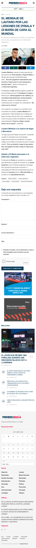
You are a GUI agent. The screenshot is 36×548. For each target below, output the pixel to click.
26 (13, 457)
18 (8, 453)
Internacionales (6, 490)
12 (13, 449)
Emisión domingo (7, 478)
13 (18, 449)
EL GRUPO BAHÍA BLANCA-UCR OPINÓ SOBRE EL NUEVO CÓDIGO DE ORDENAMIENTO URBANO (18, 373)
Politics (21, 484)
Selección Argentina (26, 181)
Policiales (22, 481)
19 (13, 453)
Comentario (5, 199)
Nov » (8, 464)
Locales (21, 472)
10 (4, 449)
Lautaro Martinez (23, 178)
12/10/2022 (4, 46)
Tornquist (22, 490)
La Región (4, 493)
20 (18, 453)
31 (4, 461)
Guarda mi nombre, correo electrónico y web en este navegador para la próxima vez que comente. (18, 252)
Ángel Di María (12, 178)
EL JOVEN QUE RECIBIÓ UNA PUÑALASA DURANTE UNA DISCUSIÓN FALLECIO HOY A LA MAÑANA (14, 359)
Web (2, 241)
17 (4, 453)
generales (4, 484)
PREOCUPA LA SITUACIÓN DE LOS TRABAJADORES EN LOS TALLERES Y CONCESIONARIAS (18, 383)
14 (22, 449)
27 (18, 457)
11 (8, 449)
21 (22, 453)
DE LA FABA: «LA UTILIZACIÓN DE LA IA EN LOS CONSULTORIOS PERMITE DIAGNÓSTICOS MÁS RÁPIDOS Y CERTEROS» (17, 519)
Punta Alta (22, 487)
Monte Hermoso (24, 475)
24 (4, 457)
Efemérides (5, 475)
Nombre (4, 224)
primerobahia (15, 181)
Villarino (21, 493)
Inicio (2, 14)
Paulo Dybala (6, 181)
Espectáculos (5, 481)
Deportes (8, 14)
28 (22, 457)
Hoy (2, 487)
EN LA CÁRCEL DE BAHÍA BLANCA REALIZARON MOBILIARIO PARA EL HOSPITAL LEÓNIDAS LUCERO (17, 504)
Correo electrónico (8, 233)
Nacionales (22, 478)
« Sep (3, 464)
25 (8, 457)
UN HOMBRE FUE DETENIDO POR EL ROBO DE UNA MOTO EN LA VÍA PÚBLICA (20, 392)
